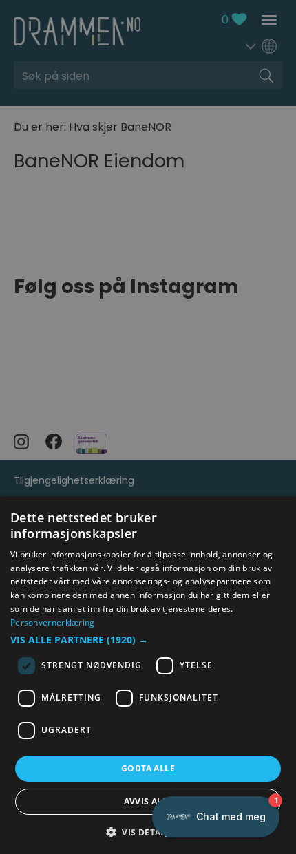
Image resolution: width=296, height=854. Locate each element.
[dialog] (148, 675)
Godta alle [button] (148, 768)
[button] (148, 640)
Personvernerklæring (52, 622)
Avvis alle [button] (148, 801)
